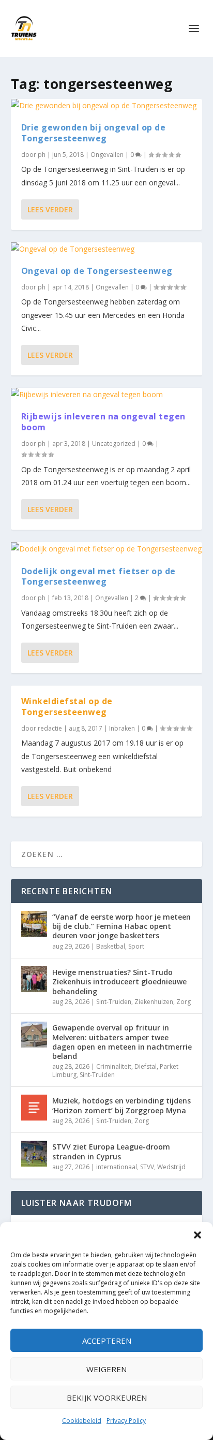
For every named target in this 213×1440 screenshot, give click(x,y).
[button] (197, 1235)
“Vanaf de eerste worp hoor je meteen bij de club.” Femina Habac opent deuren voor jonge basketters (121, 926)
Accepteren (106, 1340)
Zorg (183, 1001)
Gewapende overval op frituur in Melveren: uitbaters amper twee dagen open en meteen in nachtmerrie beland (122, 1042)
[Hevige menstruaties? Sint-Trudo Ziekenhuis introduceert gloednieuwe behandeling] (34, 979)
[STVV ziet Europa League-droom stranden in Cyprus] (34, 1154)
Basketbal (110, 946)
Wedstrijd (171, 1166)
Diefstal (145, 1066)
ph (41, 154)
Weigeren (106, 1369)
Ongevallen (107, 154)
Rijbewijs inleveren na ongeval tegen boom (103, 422)
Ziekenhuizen (153, 1001)
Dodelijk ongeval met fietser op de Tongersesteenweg (98, 576)
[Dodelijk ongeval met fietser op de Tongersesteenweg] (107, 548)
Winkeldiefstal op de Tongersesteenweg (67, 706)
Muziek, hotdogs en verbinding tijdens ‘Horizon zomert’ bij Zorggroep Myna (121, 1105)
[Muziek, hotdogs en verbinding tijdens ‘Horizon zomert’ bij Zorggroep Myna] (34, 1108)
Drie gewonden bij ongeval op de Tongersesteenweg (93, 133)
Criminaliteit (113, 1066)
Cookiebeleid (81, 1420)
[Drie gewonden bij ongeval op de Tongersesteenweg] (107, 105)
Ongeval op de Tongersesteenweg (97, 271)
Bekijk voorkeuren (107, 1397)
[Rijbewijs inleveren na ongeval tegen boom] (107, 394)
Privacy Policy (126, 1420)
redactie (50, 728)
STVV (147, 1166)
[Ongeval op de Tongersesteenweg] (107, 248)
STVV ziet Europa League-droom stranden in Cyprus (111, 1151)
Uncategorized (113, 443)
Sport (136, 946)
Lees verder (50, 209)
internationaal (116, 1166)
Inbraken (122, 728)
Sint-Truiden (113, 1001)
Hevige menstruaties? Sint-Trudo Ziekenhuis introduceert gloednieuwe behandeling (119, 981)
